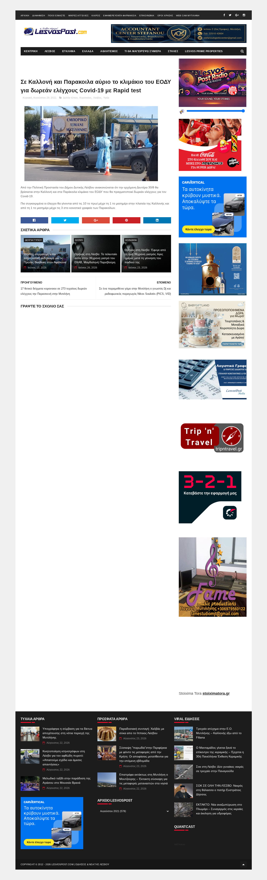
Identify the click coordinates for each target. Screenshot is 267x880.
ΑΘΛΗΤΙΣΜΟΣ (109, 51)
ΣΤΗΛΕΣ (173, 51)
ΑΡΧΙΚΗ (25, 15)
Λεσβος (97, 97)
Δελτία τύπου (70, 97)
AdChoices (179, 844)
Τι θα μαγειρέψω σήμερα (143, 51)
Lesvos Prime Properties (204, 51)
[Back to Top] (243, 864)
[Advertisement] (213, 657)
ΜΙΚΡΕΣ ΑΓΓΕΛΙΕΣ (78, 15)
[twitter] (230, 15)
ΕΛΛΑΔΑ (87, 51)
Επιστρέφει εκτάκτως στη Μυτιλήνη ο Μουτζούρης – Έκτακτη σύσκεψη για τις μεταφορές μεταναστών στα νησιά (143, 779)
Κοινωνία (131, 240)
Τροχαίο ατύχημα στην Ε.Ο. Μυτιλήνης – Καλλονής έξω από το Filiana (219, 733)
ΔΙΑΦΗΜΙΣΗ (38, 15)
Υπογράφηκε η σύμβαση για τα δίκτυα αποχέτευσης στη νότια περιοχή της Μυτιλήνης (67, 733)
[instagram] (244, 15)
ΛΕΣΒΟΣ (50, 51)
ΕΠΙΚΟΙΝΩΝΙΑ (146, 15)
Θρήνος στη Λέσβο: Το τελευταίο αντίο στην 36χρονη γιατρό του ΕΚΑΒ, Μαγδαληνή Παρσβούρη (95, 258)
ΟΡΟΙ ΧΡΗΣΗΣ (165, 15)
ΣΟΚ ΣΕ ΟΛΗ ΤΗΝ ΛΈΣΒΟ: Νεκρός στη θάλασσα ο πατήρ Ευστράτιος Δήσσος (219, 790)
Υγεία (106, 97)
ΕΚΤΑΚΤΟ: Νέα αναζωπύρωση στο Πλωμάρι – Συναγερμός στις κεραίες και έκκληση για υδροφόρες (219, 809)
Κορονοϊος (85, 97)
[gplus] (237, 15)
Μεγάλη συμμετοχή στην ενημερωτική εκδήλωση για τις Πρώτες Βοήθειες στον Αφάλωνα (45, 258)
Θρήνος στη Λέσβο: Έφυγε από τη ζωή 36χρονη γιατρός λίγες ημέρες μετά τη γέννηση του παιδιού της (145, 256)
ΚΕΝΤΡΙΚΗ (31, 51)
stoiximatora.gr (216, 693)
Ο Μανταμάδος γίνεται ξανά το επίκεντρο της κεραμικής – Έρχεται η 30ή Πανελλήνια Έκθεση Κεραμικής (220, 752)
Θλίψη (79, 240)
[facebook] (224, 15)
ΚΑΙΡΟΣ (96, 15)
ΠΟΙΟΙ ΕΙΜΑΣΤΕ (56, 15)
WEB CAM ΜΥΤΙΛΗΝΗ (187, 15)
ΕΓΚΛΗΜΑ (69, 51)
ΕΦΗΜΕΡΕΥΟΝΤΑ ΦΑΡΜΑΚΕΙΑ (119, 15)
